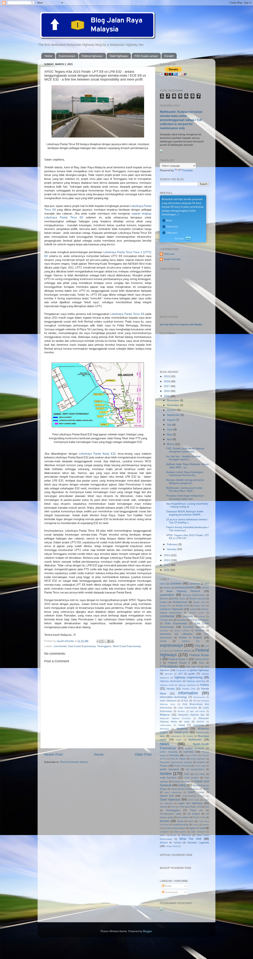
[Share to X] (105, 641)
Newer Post (53, 754)
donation (181, 620)
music (179, 740)
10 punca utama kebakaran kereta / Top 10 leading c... (187, 521)
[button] (164, 220)
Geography (181, 670)
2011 (167, 570)
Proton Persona (182, 766)
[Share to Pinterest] (112, 641)
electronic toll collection (176, 634)
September (174, 415)
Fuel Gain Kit (193, 666)
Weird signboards (168, 835)
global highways (199, 670)
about (163, 583)
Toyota (180, 821)
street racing (193, 800)
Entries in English (190, 637)
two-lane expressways (174, 828)
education (164, 630)
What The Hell (190, 838)
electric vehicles (181, 630)
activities (176, 583)
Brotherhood (180, 602)
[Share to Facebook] (109, 641)
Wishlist (164, 842)
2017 (167, 386)
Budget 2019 (199, 606)
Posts (168, 886)
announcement (184, 587)
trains (191, 821)
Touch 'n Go (199, 817)
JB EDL (185, 700)
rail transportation (195, 769)
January (172, 549)
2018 (167, 381)
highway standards (187, 685)
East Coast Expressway (82, 646)
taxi (207, 807)
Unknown (169, 254)
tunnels (205, 825)
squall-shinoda (172, 259)
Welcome (186, 835)
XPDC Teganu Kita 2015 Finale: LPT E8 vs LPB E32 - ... (187, 537)
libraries (181, 711)
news (164, 744)
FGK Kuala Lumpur (146, 56)
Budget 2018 (182, 605)
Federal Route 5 (179, 662)
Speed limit (167, 795)
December (173, 400)
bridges (163, 602)
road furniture (168, 777)
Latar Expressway (187, 707)
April (170, 439)
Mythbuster (195, 739)
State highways (118, 56)
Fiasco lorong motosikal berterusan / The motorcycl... (187, 529)
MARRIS (200, 722)
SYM (173, 807)
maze (182, 725)
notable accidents (194, 748)
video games (180, 832)
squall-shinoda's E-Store (193, 796)
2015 (167, 396)
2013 (167, 560)
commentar (60, 646)
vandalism (164, 832)
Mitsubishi (164, 729)
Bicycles (164, 598)
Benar (169, 220)
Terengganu (104, 646)
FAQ (197, 645)
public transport (169, 769)
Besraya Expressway (194, 595)
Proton (164, 765)
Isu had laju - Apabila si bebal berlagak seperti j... (183, 458)
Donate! (169, 56)
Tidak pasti (171, 232)
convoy (201, 616)
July (169, 424)
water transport (198, 832)
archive (205, 587)
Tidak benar (172, 226)
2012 (167, 565)
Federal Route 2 (178, 659)
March (171, 444)
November (173, 405)
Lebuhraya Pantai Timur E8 (127, 313)
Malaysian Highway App (191, 714)
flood (201, 663)
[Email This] (98, 641)
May (170, 434)
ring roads (199, 774)
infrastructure (199, 697)
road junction (192, 777)
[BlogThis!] (102, 641)
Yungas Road (171, 846)
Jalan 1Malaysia (168, 700)
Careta (193, 609)
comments (188, 616)
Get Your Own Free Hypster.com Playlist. (181, 324)
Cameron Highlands (171, 609)
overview (188, 751)
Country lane (166, 620)
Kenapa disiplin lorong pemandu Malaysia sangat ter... (185, 481)
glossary (169, 674)
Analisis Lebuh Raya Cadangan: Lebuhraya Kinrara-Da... (185, 474)
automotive (167, 594)
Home (48, 56)
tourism (164, 821)
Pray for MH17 (191, 755)
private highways (198, 759)
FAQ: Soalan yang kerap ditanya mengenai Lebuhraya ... (185, 450)
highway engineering (188, 677)
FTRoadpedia (169, 666)
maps (187, 721)
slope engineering (173, 792)
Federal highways (92, 56)
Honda (170, 688)
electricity (200, 630)
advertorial (194, 583)
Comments (171, 892)
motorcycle (181, 732)
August (171, 419)
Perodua (174, 755)
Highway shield (167, 685)
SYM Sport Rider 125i (190, 807)
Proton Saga (200, 766)
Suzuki (163, 807)
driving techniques (199, 620)
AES (206, 583)
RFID (186, 774)
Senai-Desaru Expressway (184, 789)
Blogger (147, 931)
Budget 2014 (166, 606)
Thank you (196, 810)
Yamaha (177, 842)
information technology (173, 697)
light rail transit (197, 711)
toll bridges (194, 814)
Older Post (143, 754)
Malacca (165, 714)
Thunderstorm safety (171, 814)
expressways (171, 645)
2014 (167, 555)
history (204, 684)
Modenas (182, 728)
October (172, 410)
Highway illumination (171, 681)
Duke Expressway (176, 623)
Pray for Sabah (178, 758)
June (170, 429)
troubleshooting (180, 824)
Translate (187, 170)
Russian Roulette (181, 781)
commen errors (196, 613)
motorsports (176, 736)
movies (190, 736)
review (166, 773)
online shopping (168, 752)
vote (188, 238)
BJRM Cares (178, 598)
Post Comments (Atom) (74, 762)
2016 (167, 391)
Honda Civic (189, 689)
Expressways (67, 56)
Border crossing (197, 598)
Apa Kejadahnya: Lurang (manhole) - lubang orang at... (187, 505)
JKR (195, 701)
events (163, 641)
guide (191, 673)
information (188, 693)
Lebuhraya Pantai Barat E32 (97, 453)
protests (201, 762)
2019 (167, 376)
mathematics (165, 725)
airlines (167, 587)
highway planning (196, 681)
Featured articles (182, 650)
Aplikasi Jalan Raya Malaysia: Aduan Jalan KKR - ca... (187, 466)
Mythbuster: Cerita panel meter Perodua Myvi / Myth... (184, 489)
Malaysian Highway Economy (175, 718)
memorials (198, 725)
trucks (195, 825)
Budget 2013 (199, 602)
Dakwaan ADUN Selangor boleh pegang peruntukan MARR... (184, 513)
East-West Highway (193, 627)
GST (180, 673)
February (172, 544)
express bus (191, 641)
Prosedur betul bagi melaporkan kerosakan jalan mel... (185, 497)
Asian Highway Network (183, 591)
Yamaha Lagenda (198, 842)
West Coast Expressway (127, 646)
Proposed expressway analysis (176, 762)
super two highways (190, 803)
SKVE (206, 789)
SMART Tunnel (196, 792)
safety (182, 785)
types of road (197, 828)
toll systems (183, 817)
